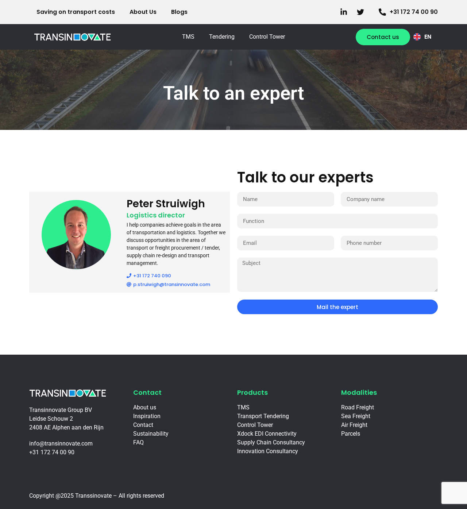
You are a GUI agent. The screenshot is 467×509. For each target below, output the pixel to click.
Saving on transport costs (75, 12)
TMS (188, 36)
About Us (143, 12)
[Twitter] (362, 12)
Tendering (222, 36)
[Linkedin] (345, 12)
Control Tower (267, 36)
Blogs (179, 12)
